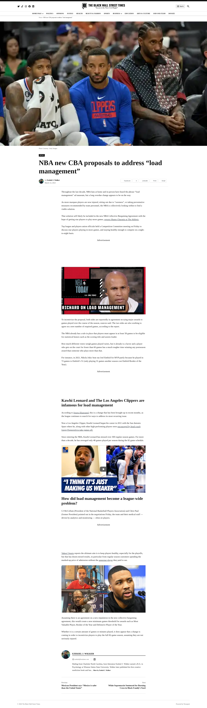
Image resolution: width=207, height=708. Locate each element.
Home (40, 17)
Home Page (37, 13)
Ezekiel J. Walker (53, 180)
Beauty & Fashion (93, 13)
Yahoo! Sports (67, 553)
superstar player (106, 560)
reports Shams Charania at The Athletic (121, 219)
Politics (49, 13)
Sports (107, 13)
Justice (70, 13)
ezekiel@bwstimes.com (82, 659)
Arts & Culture (143, 13)
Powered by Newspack (183, 704)
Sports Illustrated (81, 412)
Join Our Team (159, 13)
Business (116, 13)
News (42, 155)
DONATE (172, 13)
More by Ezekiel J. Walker (102, 670)
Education (129, 13)
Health (79, 13)
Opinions (60, 13)
